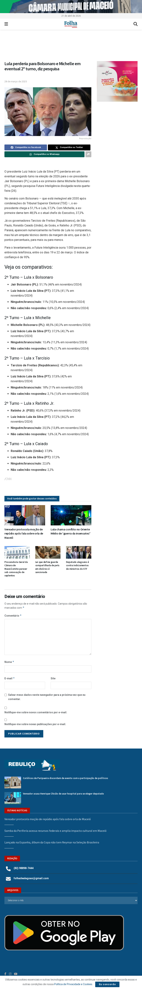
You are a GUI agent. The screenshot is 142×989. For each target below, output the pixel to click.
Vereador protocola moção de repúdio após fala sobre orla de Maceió (23, 533)
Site (53, 678)
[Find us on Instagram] (10, 974)
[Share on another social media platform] (88, 154)
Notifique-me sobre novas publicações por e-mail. (35, 724)
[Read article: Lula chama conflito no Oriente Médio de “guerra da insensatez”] (71, 515)
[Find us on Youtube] (15, 974)
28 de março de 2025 (15, 81)
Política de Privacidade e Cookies (73, 984)
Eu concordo (107, 984)
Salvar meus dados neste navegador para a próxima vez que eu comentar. (46, 696)
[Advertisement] (117, 127)
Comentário (13, 615)
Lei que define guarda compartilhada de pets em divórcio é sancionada (47, 567)
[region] (71, 6)
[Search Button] (135, 24)
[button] (71, 47)
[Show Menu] (6, 24)
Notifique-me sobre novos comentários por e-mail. (35, 712)
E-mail (9, 678)
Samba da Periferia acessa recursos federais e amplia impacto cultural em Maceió (55, 831)
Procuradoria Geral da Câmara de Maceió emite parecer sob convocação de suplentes (16, 568)
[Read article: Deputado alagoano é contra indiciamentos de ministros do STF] (78, 552)
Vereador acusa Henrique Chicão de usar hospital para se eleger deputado (63, 793)
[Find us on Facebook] (5, 974)
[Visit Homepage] (70, 24)
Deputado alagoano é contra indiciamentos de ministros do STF (77, 565)
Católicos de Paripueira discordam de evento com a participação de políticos (65, 778)
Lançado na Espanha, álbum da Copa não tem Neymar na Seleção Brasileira (51, 842)
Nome (9, 662)
